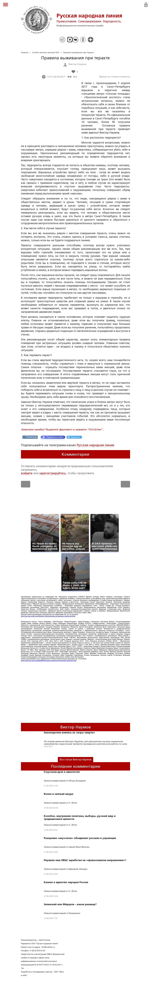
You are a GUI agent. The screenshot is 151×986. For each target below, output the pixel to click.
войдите (26, 473)
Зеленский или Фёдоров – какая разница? (70, 904)
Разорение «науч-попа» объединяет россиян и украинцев (80, 838)
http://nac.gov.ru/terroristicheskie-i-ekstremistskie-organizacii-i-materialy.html (48, 616)
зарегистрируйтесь (52, 473)
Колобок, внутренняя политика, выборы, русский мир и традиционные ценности (80, 817)
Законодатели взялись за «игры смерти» (69, 732)
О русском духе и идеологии (62, 772)
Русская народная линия (95, 445)
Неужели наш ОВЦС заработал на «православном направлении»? (85, 860)
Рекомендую (31, 437)
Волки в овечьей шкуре (58, 794)
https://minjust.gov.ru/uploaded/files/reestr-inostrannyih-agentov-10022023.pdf (48, 660)
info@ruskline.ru (48, 947)
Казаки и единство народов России (66, 882)
